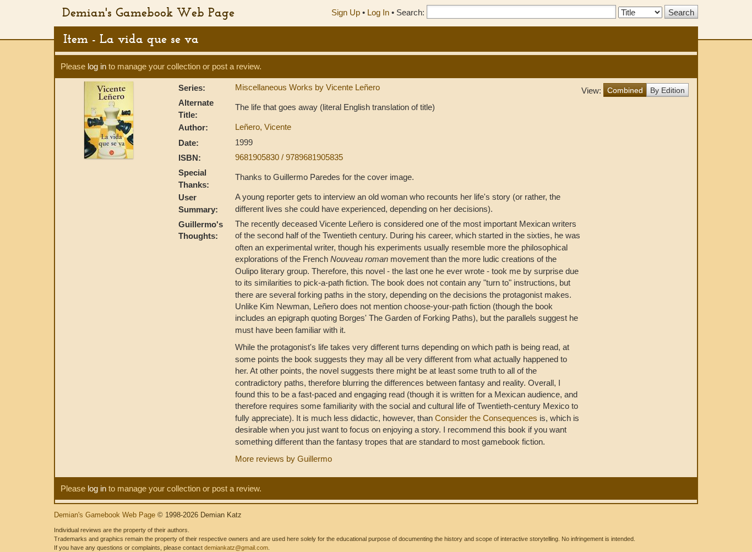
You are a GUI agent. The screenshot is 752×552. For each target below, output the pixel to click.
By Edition (667, 90)
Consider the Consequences (486, 418)
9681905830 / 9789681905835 (289, 157)
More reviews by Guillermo (283, 458)
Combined (625, 90)
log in (97, 66)
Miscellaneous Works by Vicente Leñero (307, 87)
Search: (410, 12)
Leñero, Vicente (263, 127)
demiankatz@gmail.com (236, 547)
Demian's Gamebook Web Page (148, 12)
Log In (378, 12)
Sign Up (345, 12)
